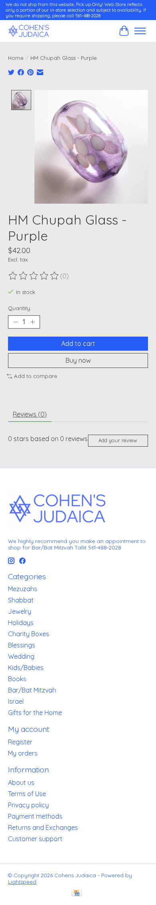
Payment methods (35, 816)
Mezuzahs (22, 589)
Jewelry (19, 611)
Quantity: (19, 308)
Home (16, 58)
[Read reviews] (34, 276)
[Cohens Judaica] (28, 30)
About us (21, 782)
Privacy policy (28, 805)
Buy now (78, 360)
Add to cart (78, 343)
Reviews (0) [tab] (30, 414)
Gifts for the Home (35, 713)
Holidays (21, 623)
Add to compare (35, 376)
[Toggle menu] (140, 31)
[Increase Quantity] (32, 322)
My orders (23, 753)
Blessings (21, 645)
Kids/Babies (26, 668)
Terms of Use (27, 794)
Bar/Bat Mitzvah (32, 690)
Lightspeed (22, 881)
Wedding (21, 656)
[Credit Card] (77, 893)
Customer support (35, 839)
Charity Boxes (28, 634)
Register (20, 742)
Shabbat (21, 600)
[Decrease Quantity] (15, 322)
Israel (16, 701)
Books (17, 679)
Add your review (117, 440)
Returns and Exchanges (43, 827)
